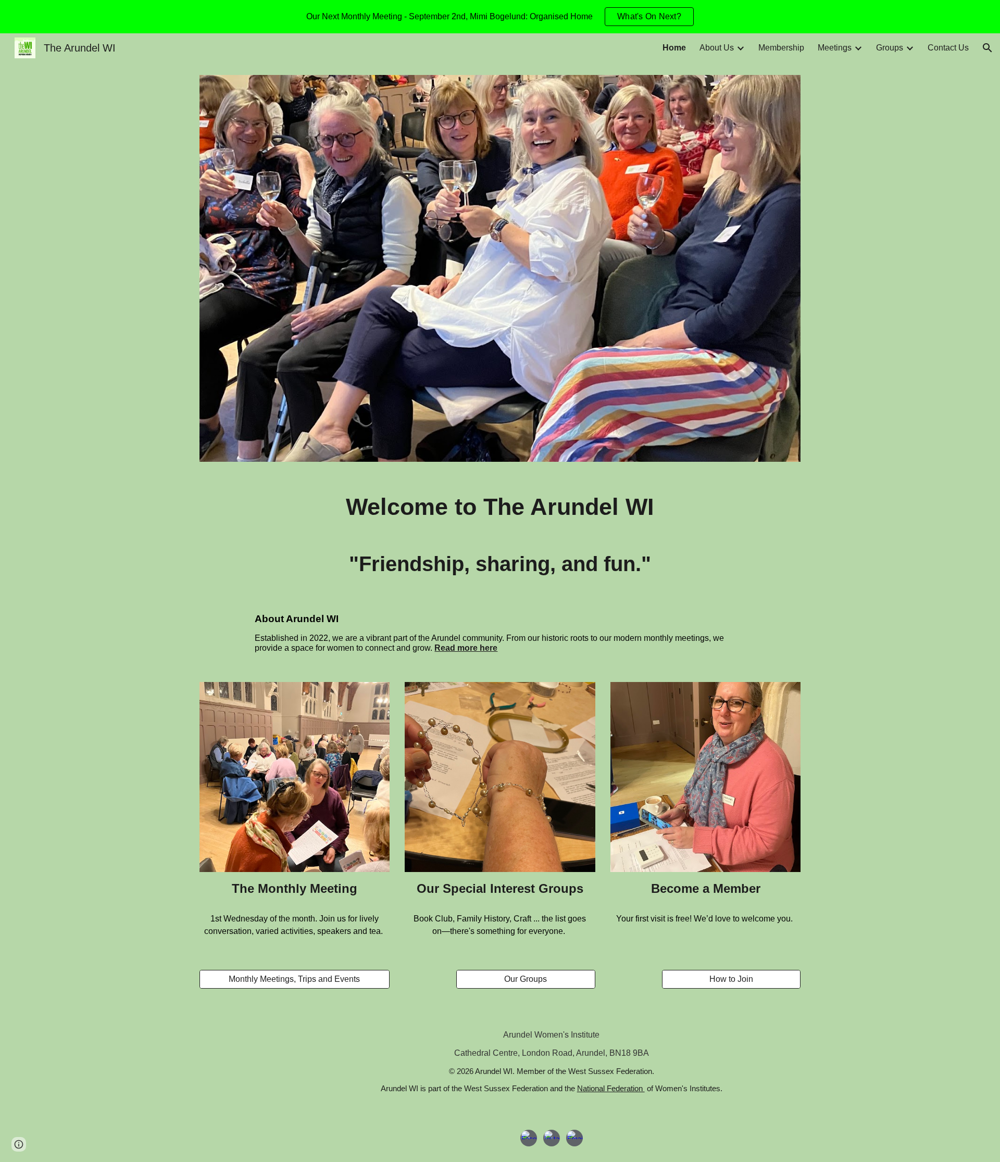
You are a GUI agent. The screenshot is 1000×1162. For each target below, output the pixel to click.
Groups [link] (889, 47)
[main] (500, 535)
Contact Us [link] (948, 47)
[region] (500, 16)
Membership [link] (781, 47)
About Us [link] (716, 47)
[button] (987, 47)
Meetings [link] (835, 47)
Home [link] (674, 47)
